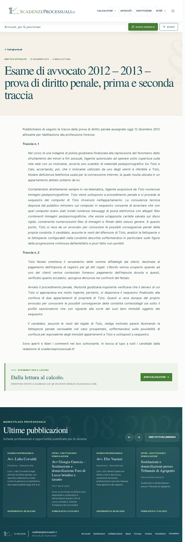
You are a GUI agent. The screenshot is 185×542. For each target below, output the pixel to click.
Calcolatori (105, 10)
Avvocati (126, 10)
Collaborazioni (115, 533)
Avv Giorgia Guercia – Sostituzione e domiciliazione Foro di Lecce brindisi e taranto (68, 470)
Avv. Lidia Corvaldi (21, 458)
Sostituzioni (144, 10)
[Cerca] (173, 11)
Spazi (128, 533)
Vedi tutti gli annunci (162, 437)
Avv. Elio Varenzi (109, 458)
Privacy (138, 533)
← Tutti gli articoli (13, 49)
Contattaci (174, 533)
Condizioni (160, 533)
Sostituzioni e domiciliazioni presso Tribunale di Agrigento (158, 466)
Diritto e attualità (16, 59)
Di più (159, 10)
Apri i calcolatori (156, 377)
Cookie (148, 533)
